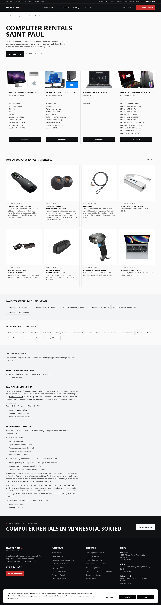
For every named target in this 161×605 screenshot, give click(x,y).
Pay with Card (16, 574)
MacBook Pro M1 (15, 120)
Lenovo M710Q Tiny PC (54, 125)
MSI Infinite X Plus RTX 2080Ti (131, 114)
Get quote (24, 139)
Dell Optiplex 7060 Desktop (56, 117)
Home (7, 16)
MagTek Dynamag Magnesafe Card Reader (55, 271)
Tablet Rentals (13, 338)
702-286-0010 (125, 560)
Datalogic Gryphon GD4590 (94, 270)
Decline (127, 597)
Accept (146, 597)
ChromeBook (88, 103)
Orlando (120, 1)
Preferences (109, 597)
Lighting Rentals (58, 567)
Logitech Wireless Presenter (19, 206)
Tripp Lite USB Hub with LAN (132, 206)
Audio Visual (48, 7)
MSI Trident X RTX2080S (129, 117)
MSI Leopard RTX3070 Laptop (131, 125)
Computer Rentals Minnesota (18, 307)
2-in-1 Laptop (51, 114)
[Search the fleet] (116, 7)
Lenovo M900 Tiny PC (53, 128)
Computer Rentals (92, 556)
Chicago (111, 1)
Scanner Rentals (127, 333)
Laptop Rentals (61, 333)
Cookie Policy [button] (66, 596)
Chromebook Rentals (30, 333)
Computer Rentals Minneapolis (124, 307)
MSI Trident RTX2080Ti (128, 112)
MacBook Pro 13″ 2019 (17, 128)
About (87, 7)
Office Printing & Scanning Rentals (99, 571)
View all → (151, 160)
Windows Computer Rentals (19, 416)
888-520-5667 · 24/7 (34, 54)
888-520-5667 (150, 1)
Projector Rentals (110, 333)
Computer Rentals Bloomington (45, 307)
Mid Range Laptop (52, 106)
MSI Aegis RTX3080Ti (128, 109)
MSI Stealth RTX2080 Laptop (130, 128)
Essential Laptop (52, 103)
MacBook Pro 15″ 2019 (17, 125)
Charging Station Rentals (95, 552)
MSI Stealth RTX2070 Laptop (130, 131)
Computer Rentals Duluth (99, 307)
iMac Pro (12, 109)
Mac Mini (12, 114)
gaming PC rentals (16, 396)
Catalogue (77, 7)
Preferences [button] (20, 598)
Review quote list (145, 527)
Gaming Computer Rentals (19, 413)
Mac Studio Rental (15, 106)
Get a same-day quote (41, 47)
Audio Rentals (13, 333)
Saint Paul (34, 16)
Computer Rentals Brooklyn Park (73, 307)
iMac (10, 112)
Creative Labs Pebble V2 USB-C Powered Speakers (56, 207)
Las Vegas (101, 1)
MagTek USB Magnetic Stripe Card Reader (17, 271)
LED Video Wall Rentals (60, 564)
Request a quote (15, 54)
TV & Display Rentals (59, 579)
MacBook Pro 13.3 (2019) (131, 270)
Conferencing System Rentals (63, 560)
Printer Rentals (93, 333)
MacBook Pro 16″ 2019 (17, 122)
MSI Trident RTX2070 (128, 120)
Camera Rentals (58, 556)
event (49, 488)
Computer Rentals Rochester (18, 312)
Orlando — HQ (125, 576)
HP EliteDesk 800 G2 (53, 122)
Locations (15, 16)
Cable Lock (87, 206)
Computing (63, 7)
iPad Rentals (47, 333)
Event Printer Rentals (94, 560)
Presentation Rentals (59, 571)
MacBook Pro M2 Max (16, 117)
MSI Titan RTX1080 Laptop (130, 133)
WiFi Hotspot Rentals (51, 338)
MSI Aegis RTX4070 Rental (130, 103)
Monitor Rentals (77, 333)
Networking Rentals (93, 567)
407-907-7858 (125, 583)
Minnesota (24, 16)
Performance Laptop (53, 109)
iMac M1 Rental (14, 103)
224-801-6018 (125, 572)
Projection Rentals (58, 575)
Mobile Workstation (53, 112)
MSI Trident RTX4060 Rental (130, 106)
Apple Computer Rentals (18, 410)
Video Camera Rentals (31, 338)
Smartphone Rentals (144, 333)
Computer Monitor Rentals (96, 564)
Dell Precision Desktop (54, 120)
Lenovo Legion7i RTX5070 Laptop (132, 122)
